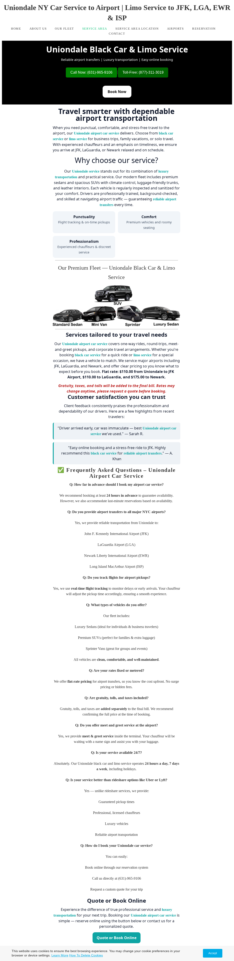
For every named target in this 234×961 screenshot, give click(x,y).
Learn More (59, 955)
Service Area (94, 28)
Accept (212, 953)
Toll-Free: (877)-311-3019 (143, 72)
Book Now (117, 91)
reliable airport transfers (143, 453)
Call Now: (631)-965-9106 (91, 72)
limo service (78, 139)
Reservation (204, 28)
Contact (117, 33)
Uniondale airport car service (96, 133)
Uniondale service (85, 171)
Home (16, 28)
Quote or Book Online (116, 937)
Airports (176, 28)
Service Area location (137, 28)
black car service (88, 355)
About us (38, 28)
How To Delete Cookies (86, 955)
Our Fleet (64, 28)
